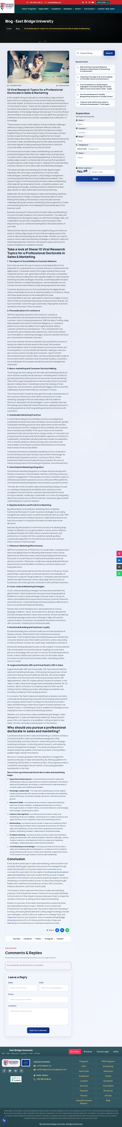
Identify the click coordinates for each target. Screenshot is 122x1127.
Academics (55, 9)
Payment (84, 1090)
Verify (115, 1051)
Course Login (103, 1051)
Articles (108, 1095)
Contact (101, 9)
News (112, 9)
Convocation (89, 9)
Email (41, 982)
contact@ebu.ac (43, 1065)
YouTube (16, 939)
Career (108, 1076)
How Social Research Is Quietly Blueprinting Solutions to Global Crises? (96, 95)
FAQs (83, 1066)
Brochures (108, 1090)
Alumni (78, 9)
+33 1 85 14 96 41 (43, 1079)
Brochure (88, 1051)
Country (83, 128)
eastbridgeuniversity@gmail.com (51, 1069)
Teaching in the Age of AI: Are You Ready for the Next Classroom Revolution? (96, 78)
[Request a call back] (4, 1120)
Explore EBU (43, 9)
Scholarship (108, 1066)
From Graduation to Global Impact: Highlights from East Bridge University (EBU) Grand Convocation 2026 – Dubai (96, 87)
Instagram (49, 939)
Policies (83, 1095)
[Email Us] (119, 567)
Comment (12, 1006)
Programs (32, 9)
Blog (107, 9)
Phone (11, 994)
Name (10, 982)
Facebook (28, 939)
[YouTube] (93, 2)
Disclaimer (108, 1081)
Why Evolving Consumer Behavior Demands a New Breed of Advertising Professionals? (95, 69)
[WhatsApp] (119, 573)
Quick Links (84, 1071)
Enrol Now (74, 1051)
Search (109, 53)
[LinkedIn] (83, 2)
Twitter (38, 939)
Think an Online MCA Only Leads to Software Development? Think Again (94, 103)
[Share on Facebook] (57, 930)
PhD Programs (108, 1061)
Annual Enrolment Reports (84, 1102)
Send (95, 179)
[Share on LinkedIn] (62, 930)
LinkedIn (60, 939)
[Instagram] (89, 2)
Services (84, 1085)
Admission (68, 9)
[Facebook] (86, 2)
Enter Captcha (86, 168)
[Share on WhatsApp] (67, 930)
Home (24, 9)
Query (82, 153)
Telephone (84, 145)
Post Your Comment (38, 1030)
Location (84, 1081)
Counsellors (108, 1085)
